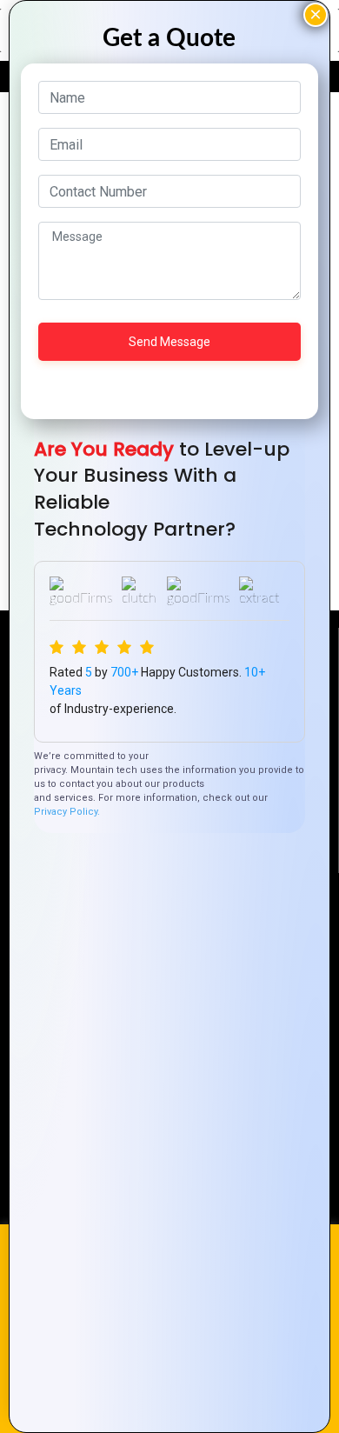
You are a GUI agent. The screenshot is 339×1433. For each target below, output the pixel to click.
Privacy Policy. (67, 811)
